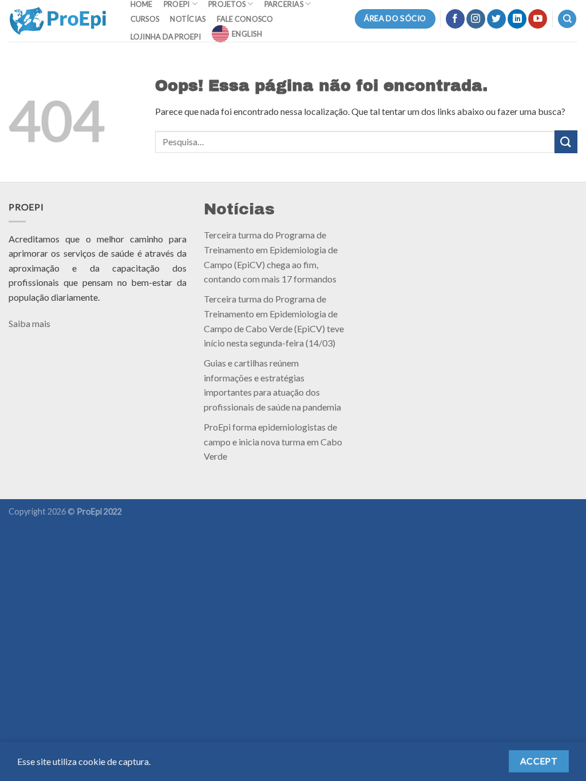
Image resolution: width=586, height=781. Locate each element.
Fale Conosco (245, 18)
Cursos (145, 18)
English (247, 33)
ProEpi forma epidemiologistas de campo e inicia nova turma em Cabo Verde (273, 441)
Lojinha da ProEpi (165, 36)
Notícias (187, 18)
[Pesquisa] (567, 19)
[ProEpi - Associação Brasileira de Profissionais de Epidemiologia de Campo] (58, 20)
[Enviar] (566, 141)
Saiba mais (29, 323)
